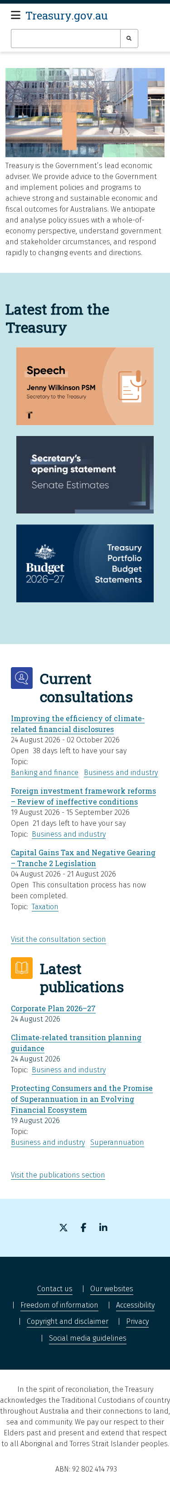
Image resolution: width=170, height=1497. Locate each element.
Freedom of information (59, 1305)
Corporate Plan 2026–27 (53, 1008)
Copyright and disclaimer (67, 1321)
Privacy (137, 1321)
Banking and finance (44, 772)
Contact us (55, 1288)
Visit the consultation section (58, 939)
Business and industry (121, 772)
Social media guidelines (87, 1338)
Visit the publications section (58, 1175)
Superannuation (117, 1142)
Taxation (45, 906)
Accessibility (135, 1305)
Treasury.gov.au (66, 15)
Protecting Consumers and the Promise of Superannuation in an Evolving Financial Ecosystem (82, 1098)
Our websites (111, 1288)
